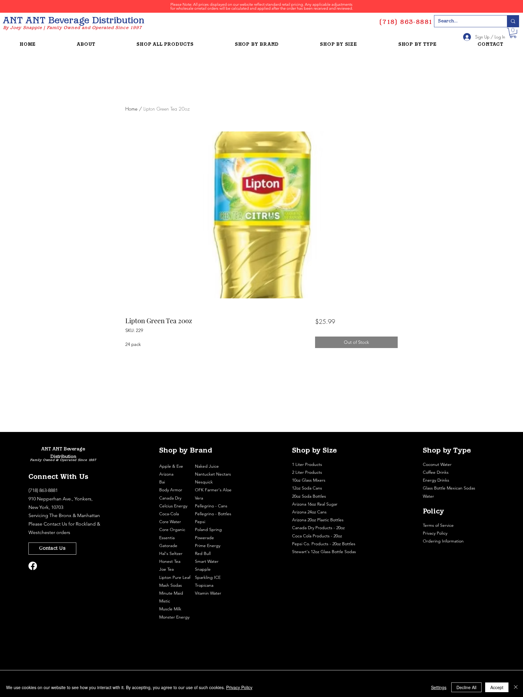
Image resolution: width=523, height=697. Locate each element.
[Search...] (513, 21)
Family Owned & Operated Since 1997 (63, 460)
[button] (513, 33)
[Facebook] (32, 566)
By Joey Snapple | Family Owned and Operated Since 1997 (72, 28)
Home (131, 108)
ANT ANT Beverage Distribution (73, 21)
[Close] (515, 687)
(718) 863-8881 (43, 490)
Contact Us (55, 524)
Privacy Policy (436, 533)
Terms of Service (439, 525)
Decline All (466, 687)
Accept (496, 687)
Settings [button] (438, 687)
